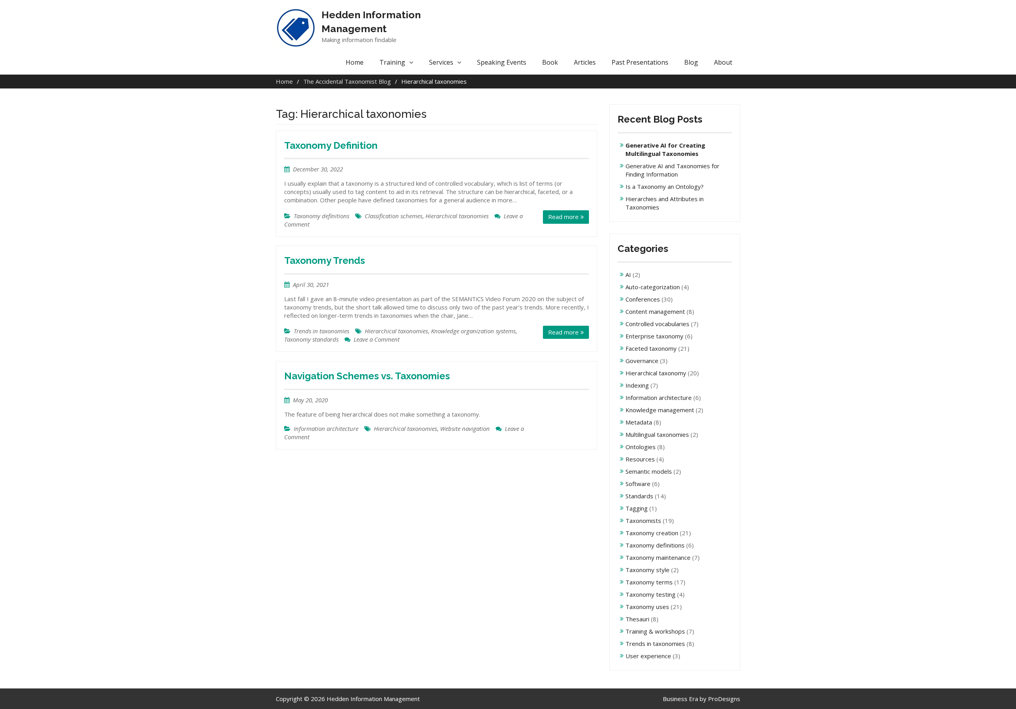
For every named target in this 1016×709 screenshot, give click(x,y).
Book (550, 62)
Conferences (642, 299)
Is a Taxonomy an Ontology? (664, 186)
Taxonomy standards (311, 339)
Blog (691, 62)
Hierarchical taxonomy (655, 373)
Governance (641, 361)
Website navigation (465, 428)
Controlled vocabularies (657, 324)
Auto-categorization (652, 287)
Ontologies (640, 447)
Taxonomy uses (647, 607)
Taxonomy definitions (321, 216)
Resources (640, 459)
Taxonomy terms (649, 582)
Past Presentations (640, 62)
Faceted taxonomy (651, 348)
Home (355, 62)
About (723, 62)
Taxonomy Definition (330, 145)
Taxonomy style (647, 570)
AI (628, 275)
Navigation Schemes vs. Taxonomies (367, 376)
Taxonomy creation (651, 533)
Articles (585, 62)
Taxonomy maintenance (658, 557)
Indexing (637, 385)
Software (637, 484)
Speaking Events (501, 62)
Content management (655, 311)
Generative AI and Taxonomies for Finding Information (672, 170)
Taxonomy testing (650, 594)
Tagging (636, 508)
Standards (639, 496)
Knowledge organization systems (473, 331)
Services (441, 62)
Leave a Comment (377, 339)
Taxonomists (643, 521)
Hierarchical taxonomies (457, 216)
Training (392, 62)
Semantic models (648, 471)
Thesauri (637, 619)
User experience (648, 656)
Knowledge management (659, 410)
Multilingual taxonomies (657, 434)
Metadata (638, 422)
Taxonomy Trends (324, 260)
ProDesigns (724, 699)
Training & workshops (655, 631)
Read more (563, 217)
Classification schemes (393, 216)
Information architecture (326, 428)
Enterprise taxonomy (654, 336)
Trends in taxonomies (321, 331)
